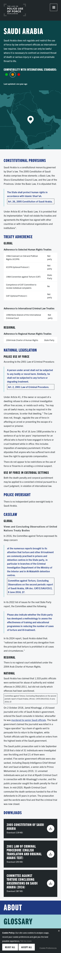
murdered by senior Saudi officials (28, 719)
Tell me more (26, 941)
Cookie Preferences (48, 948)
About (13, 907)
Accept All (26, 947)
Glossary (18, 921)
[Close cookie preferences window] (59, 930)
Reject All (10, 947)
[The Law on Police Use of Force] (15, 10)
